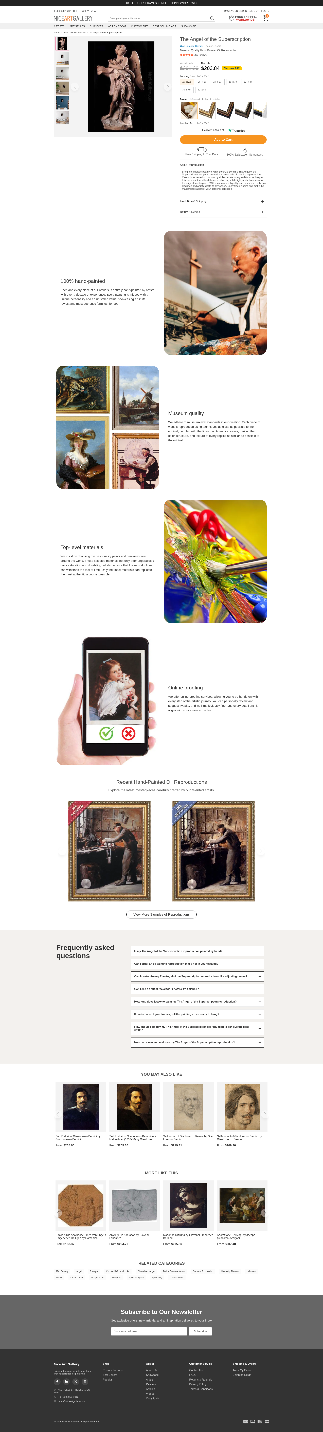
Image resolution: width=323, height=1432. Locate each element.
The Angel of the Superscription (105, 32)
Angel (79, 1271)
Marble (59, 1277)
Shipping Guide (242, 1374)
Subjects (96, 26)
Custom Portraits (112, 1370)
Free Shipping (244, 18)
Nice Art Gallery (79, 18)
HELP (76, 11)
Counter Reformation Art (118, 1271)
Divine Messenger (146, 1271)
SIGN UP (254, 11)
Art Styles (77, 26)
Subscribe (200, 1331)
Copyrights (152, 1398)
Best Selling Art (164, 26)
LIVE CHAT (91, 11)
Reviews (151, 1384)
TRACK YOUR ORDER (235, 11)
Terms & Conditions (201, 1389)
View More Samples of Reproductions (161, 914)
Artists (59, 26)
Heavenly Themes (230, 1271)
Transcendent (177, 1277)
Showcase (188, 26)
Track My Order (242, 1370)
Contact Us (196, 1370)
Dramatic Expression (203, 1271)
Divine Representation (174, 1271)
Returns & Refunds (200, 1379)
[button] (75, 87)
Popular (107, 1379)
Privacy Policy (197, 1384)
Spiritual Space (136, 1277)
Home (57, 32)
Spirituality (157, 1277)
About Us (151, 1370)
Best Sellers (110, 1374)
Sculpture (116, 1277)
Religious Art (97, 1277)
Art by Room (117, 26)
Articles (150, 1389)
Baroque (94, 1271)
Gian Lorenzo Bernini (74, 32)
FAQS (192, 1374)
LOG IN (265, 11)
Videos (150, 1393)
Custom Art (139, 26)
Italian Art (251, 1271)
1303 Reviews (200, 55)
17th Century (62, 1271)
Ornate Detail (76, 1277)
